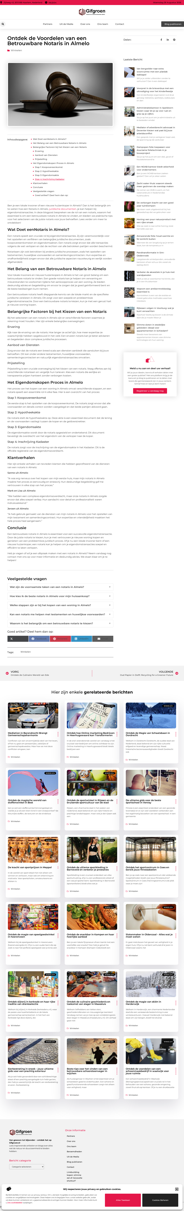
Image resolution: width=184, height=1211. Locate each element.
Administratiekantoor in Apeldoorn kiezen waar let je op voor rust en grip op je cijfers (155, 111)
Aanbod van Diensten (46, 155)
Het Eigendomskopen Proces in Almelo (53, 163)
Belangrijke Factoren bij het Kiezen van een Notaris (60, 147)
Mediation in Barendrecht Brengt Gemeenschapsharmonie (27, 734)
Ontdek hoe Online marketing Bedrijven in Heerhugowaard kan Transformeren (91, 734)
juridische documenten (62, 209)
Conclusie (38, 187)
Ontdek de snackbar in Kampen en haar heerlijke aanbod (90, 935)
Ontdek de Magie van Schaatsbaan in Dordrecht (148, 734)
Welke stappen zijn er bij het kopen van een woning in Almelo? (60, 605)
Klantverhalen (40, 183)
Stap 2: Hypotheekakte (47, 171)
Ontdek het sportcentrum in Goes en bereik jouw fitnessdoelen (147, 868)
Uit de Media (66, 24)
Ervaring (39, 151)
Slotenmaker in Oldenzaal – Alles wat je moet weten (149, 935)
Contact (119, 24)
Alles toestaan (123, 1200)
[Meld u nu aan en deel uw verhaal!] (150, 359)
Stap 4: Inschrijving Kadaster (50, 179)
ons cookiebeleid (14, 1203)
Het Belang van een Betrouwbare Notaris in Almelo (59, 143)
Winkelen (16, 50)
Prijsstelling (41, 159)
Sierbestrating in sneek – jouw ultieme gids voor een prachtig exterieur (30, 1069)
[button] (176, 1189)
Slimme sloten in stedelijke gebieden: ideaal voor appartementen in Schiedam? (152, 327)
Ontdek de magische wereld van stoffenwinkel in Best (27, 801)
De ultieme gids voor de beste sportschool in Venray (143, 801)
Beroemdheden (74, 1151)
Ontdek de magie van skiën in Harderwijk (143, 1002)
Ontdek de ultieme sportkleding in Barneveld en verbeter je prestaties (88, 868)
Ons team (102, 24)
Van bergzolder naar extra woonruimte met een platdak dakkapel (152, 71)
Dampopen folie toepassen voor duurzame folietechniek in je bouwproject (153, 150)
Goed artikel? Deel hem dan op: (51, 195)
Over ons (85, 24)
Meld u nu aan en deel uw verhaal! (150, 368)
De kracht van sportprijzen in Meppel (30, 867)
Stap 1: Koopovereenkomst (49, 167)
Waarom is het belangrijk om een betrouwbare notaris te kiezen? (60, 623)
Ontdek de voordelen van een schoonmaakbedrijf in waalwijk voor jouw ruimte (147, 1071)
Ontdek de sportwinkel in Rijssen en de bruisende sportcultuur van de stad (90, 801)
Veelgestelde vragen (43, 191)
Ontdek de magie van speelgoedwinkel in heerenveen (31, 935)
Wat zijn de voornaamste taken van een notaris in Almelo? (60, 587)
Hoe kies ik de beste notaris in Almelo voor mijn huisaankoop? (60, 596)
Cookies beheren (160, 1200)
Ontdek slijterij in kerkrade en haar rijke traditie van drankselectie (31, 1002)
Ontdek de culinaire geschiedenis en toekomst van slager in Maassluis (88, 1002)
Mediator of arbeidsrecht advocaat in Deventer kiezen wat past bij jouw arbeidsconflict (156, 130)
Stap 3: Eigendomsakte (47, 175)
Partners (47, 24)
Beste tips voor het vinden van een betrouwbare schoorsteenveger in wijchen (87, 1071)
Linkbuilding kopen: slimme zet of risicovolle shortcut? (74, 1176)
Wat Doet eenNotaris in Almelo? (49, 139)
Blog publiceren (74, 1162)
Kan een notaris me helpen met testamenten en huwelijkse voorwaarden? (60, 614)
